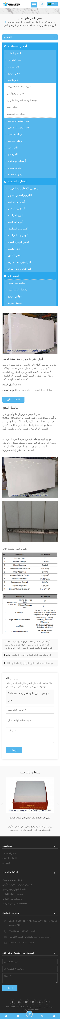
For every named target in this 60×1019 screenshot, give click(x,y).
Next (58, 805)
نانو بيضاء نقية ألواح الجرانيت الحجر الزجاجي (32, 655)
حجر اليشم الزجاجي (19, 120)
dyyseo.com (33, 1009)
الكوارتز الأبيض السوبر (20, 195)
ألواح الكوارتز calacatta (12, 894)
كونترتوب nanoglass (15, 114)
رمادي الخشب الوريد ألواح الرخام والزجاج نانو (32, 663)
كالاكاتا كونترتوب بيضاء (12, 879)
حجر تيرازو (14, 66)
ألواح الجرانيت (15, 215)
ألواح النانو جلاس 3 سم (38, 644)
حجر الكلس (14, 248)
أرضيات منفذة (15, 167)
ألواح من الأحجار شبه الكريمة (23, 188)
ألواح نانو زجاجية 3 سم (15, 644)
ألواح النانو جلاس (12, 648)
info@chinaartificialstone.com (38, 937)
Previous (2, 805)
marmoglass (12, 107)
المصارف (13, 275)
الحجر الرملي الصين (18, 241)
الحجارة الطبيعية (17, 181)
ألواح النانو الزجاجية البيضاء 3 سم (37, 648)
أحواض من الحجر (17, 282)
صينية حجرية (15, 302)
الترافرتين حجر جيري (19, 262)
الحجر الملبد (14, 53)
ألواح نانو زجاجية (20, 641)
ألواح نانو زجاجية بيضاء (40, 641)
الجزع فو (13, 147)
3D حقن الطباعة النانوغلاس (19, 86)
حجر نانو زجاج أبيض (12, 25)
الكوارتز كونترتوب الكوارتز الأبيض (17, 884)
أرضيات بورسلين (17, 160)
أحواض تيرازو (15, 296)
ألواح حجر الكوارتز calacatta (14, 903)
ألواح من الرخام (16, 201)
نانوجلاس (48, 22)
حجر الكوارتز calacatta (12, 899)
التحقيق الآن (13, 399)
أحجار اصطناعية (33, 22)
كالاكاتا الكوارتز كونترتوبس (14, 889)
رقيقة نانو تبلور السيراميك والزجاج (22, 100)
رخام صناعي (15, 134)
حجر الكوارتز (15, 59)
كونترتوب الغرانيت (18, 228)
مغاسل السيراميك (17, 289)
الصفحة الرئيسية (14, 22)
